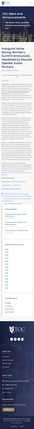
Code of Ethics (13, 426)
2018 (6, 273)
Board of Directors (7, 360)
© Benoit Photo (19, 421)
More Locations (6, 392)
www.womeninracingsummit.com (10, 172)
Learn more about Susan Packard (11, 189)
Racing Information (10, 194)
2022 (6, 261)
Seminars (8, 196)
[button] (29, 3)
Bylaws (22, 426)
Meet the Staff (6, 363)
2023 (6, 258)
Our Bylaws (5, 367)
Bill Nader (8, 303)
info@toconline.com (11, 385)
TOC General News (18, 196)
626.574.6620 (9, 388)
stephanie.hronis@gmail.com (18, 181)
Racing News (20, 194)
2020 (6, 267)
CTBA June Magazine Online (12, 203)
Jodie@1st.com (17, 185)
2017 (6, 276)
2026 (6, 249)
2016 (6, 279)
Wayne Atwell (9, 309)
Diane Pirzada (9, 312)
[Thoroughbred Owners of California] (6, 3)
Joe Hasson (8, 306)
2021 (6, 264)
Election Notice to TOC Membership (16, 230)
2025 (6, 252)
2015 (6, 282)
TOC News (27, 196)
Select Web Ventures (17, 423)
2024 (6, 255)
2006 (6, 288)
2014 (6, 285)
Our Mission (5, 356)
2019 (6, 270)
